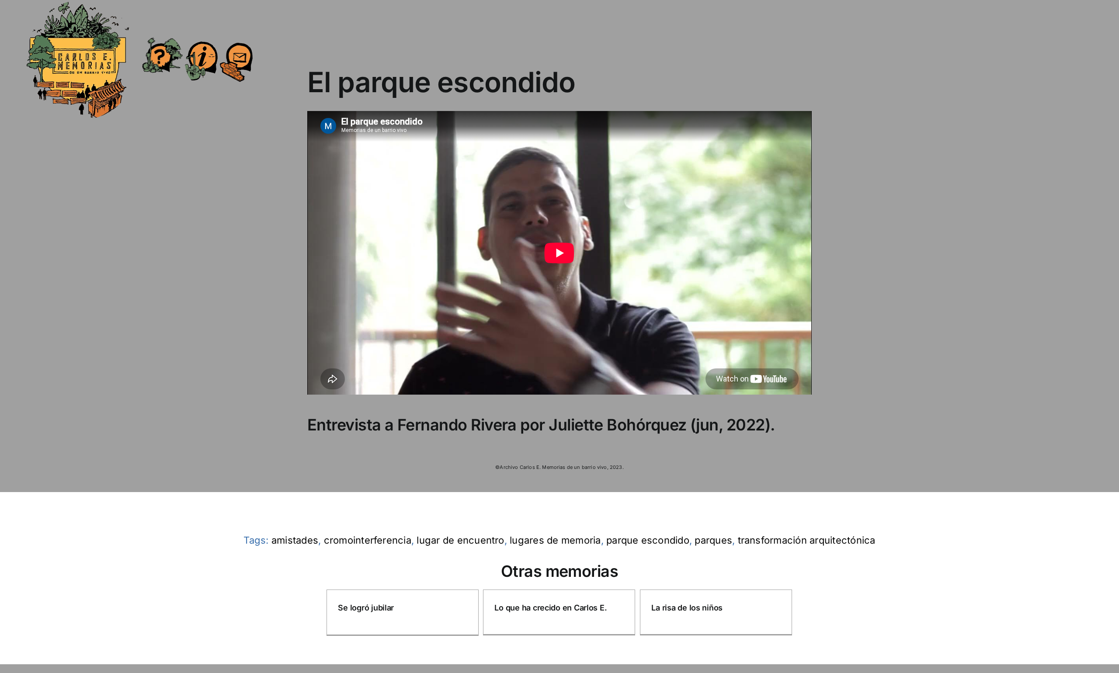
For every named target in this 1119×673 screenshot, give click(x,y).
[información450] (201, 35)
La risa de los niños (687, 607)
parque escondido (647, 540)
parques (713, 540)
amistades (294, 540)
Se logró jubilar (366, 607)
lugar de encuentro (460, 540)
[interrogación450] (162, 38)
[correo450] (236, 37)
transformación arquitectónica (807, 540)
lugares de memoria (555, 540)
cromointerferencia (367, 540)
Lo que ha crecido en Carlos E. (550, 607)
